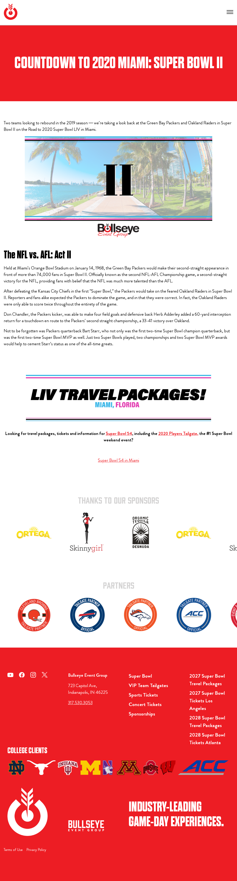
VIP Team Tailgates (148, 685)
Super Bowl (140, 675)
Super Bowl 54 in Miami (118, 460)
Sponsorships (142, 713)
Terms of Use (13, 849)
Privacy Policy (36, 849)
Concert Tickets (145, 704)
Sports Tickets (143, 694)
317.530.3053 (80, 703)
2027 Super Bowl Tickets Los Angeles (207, 700)
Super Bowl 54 (119, 433)
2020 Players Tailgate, (178, 433)
